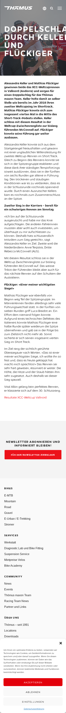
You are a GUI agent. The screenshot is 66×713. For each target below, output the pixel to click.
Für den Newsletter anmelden (33, 454)
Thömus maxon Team (17, 595)
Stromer (9, 524)
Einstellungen (33, 701)
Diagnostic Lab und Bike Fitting (23, 548)
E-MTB (8, 495)
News (7, 583)
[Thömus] (18, 8)
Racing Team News (16, 601)
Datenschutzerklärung (34, 708)
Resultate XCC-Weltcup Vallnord (25, 397)
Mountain (10, 501)
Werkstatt (10, 542)
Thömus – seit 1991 (16, 624)
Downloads (11, 636)
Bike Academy (13, 565)
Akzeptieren (33, 682)
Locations (10, 630)
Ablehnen (33, 691)
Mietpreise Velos (14, 559)
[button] (60, 643)
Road (7, 507)
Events (8, 589)
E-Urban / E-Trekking (17, 518)
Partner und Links (15, 606)
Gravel (8, 512)
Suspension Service (16, 554)
